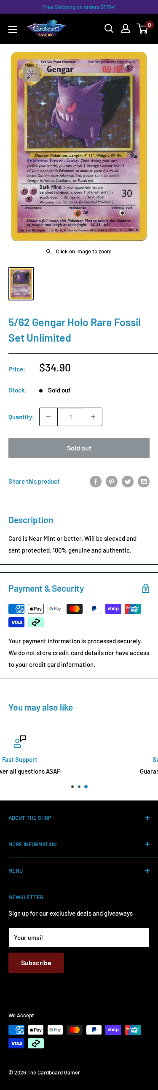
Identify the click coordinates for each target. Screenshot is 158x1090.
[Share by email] (144, 481)
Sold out (79, 448)
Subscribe (36, 962)
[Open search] (109, 28)
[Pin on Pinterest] (112, 481)
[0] (142, 29)
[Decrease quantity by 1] (48, 417)
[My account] (125, 28)
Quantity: (21, 417)
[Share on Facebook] (96, 481)
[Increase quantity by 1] (93, 417)
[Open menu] (12, 29)
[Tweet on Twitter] (128, 481)
